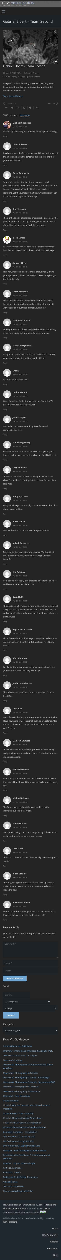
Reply (5, 136)
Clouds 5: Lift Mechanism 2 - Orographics (22, 1122)
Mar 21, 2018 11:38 (20, 662)
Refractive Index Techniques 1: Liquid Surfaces (24, 1150)
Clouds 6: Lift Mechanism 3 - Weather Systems (24, 1127)
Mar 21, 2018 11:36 (20, 877)
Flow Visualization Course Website (19, 1204)
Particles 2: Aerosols (12, 1167)
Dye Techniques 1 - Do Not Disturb (19, 1136)
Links (55, 1255)
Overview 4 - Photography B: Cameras (20, 1072)
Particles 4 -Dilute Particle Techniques (20, 1177)
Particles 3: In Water (12, 1172)
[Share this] (12, 108)
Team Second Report (13, 96)
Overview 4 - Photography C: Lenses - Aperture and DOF (29, 1082)
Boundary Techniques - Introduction (20, 1131)
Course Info (52, 1248)
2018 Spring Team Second (28, 76)
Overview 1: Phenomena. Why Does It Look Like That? (28, 1050)
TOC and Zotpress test (13, 1186)
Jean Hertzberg (10, 1221)
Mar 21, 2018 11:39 (20, 324)
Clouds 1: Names (11, 1100)
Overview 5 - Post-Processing (16, 1095)
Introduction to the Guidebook (17, 1046)
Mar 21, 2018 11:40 (20, 148)
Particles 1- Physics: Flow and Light (19, 1163)
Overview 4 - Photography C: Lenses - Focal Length (26, 1077)
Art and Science (10, 1181)
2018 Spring (11, 76)
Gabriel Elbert (32, 73)
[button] (3, 11)
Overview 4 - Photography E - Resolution (22, 1091)
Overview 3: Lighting (12, 1060)
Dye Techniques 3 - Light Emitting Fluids (21, 1145)
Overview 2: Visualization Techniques (20, 1055)
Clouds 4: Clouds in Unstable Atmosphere (22, 1118)
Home (55, 1228)
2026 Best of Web (50, 1235)
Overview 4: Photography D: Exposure (20, 1086)
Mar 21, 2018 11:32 (20, 906)
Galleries (54, 1241)
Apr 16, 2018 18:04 (20, 127)
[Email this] (6, 108)
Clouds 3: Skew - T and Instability (18, 1113)
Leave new (24, 115)
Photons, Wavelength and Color (18, 1191)
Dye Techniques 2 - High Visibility (18, 1141)
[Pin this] (31, 108)
